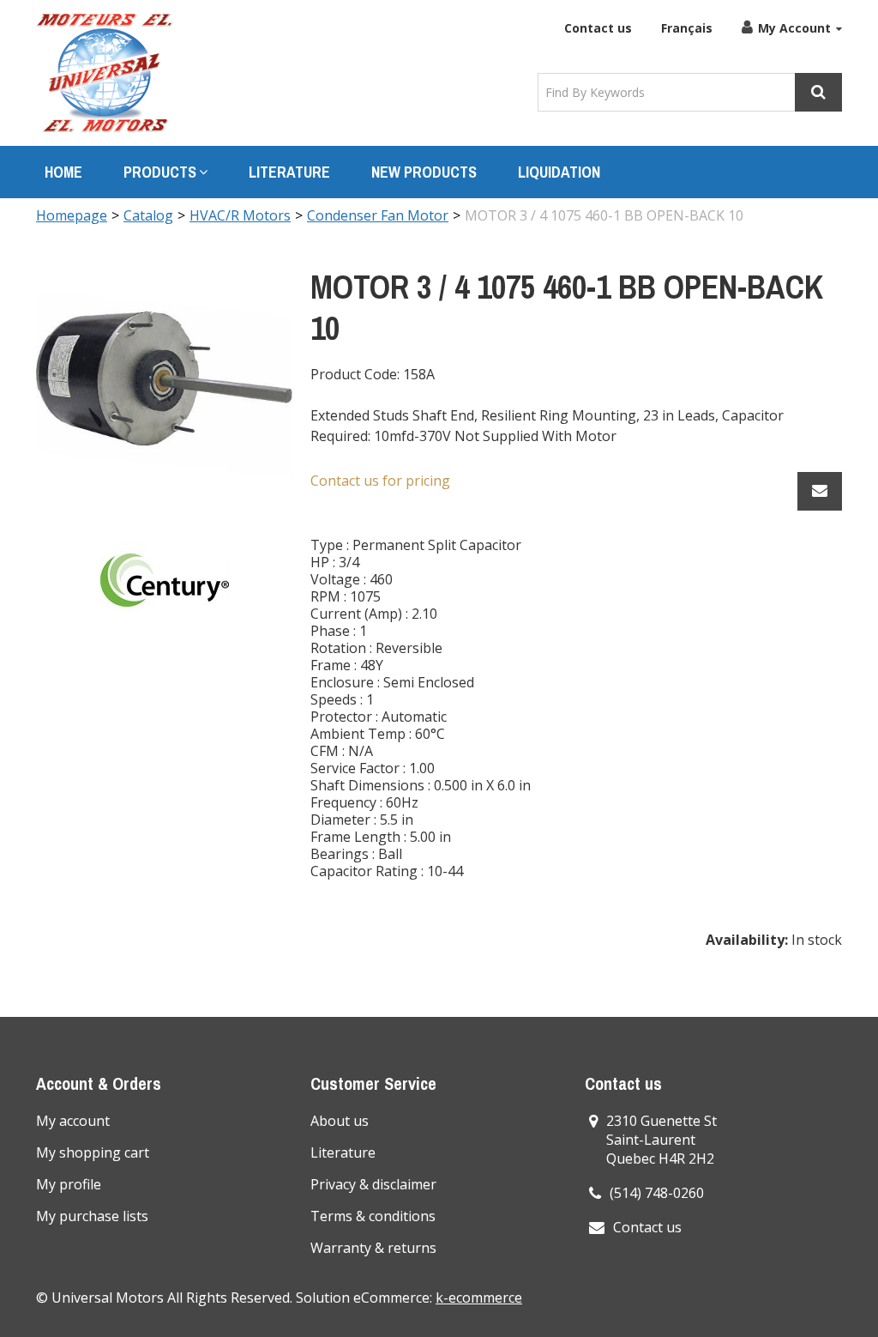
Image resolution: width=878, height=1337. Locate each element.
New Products (424, 172)
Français (687, 28)
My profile (68, 1184)
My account (73, 1120)
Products (159, 172)
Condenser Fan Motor (377, 215)
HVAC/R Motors (240, 215)
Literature (289, 172)
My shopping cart (92, 1152)
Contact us (598, 28)
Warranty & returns (373, 1247)
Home (63, 172)
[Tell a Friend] (819, 491)
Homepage (71, 215)
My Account (794, 28)
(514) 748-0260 (657, 1192)
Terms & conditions (373, 1216)
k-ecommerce (479, 1297)
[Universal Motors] (104, 73)
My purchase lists (92, 1216)
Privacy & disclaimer (373, 1184)
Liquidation (559, 172)
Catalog (148, 215)
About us (339, 1120)
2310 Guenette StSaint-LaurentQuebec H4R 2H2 (661, 1139)
